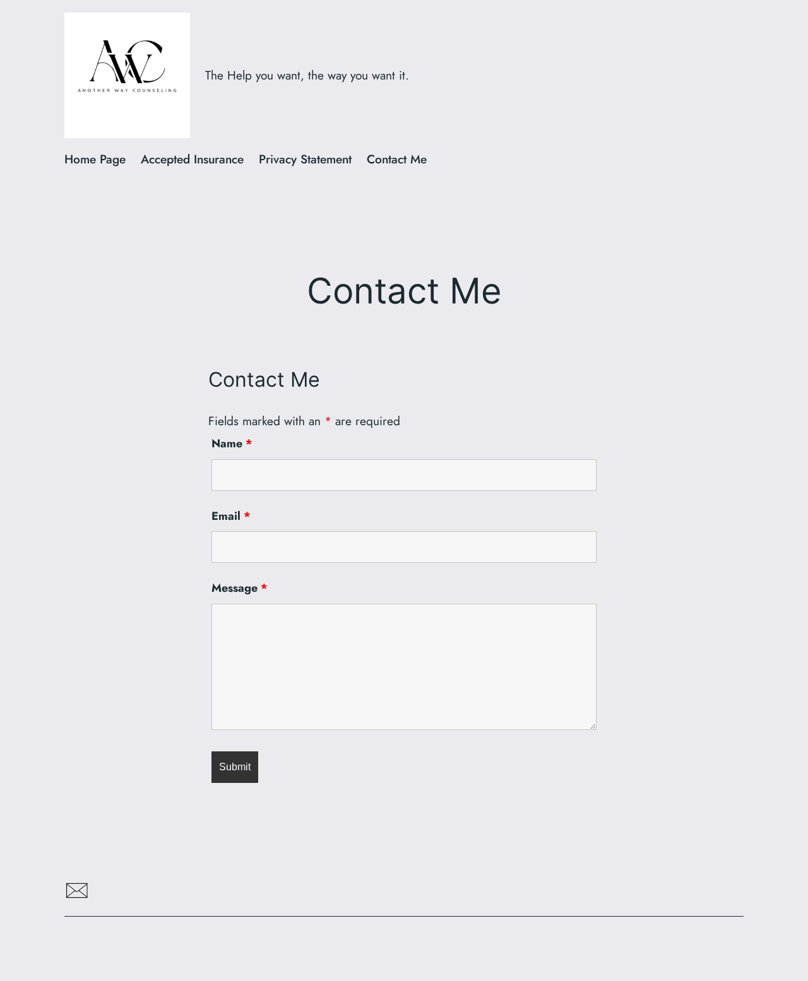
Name (231, 443)
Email (231, 516)
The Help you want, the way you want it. (307, 75)
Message (239, 588)
